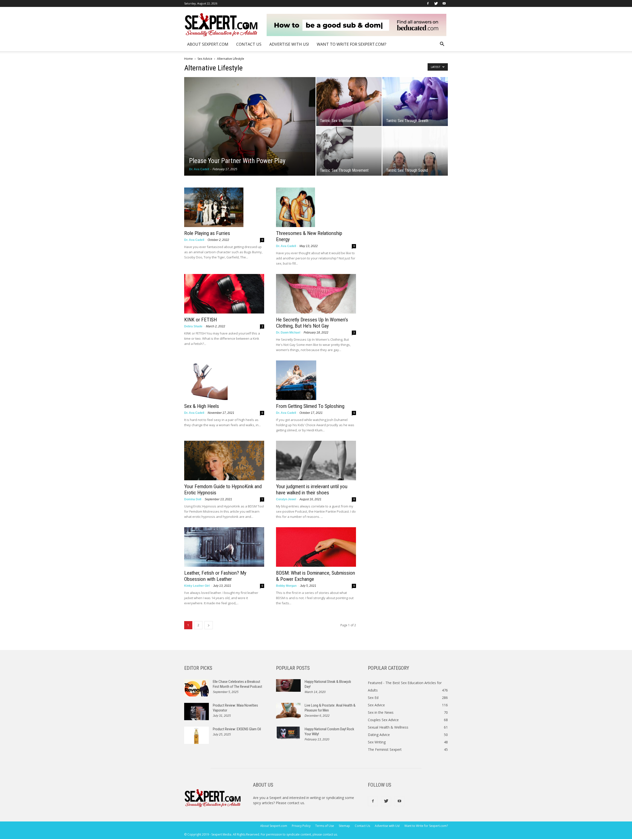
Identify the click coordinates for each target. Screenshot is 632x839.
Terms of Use (324, 826)
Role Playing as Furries (207, 233)
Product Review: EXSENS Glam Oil (237, 729)
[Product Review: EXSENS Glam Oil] (196, 735)
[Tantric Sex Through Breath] (415, 101)
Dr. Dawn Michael (288, 332)
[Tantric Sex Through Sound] (415, 151)
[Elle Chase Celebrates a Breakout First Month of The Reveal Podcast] (196, 687)
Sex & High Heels (201, 406)
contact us (295, 802)
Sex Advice (205, 59)
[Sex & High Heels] (224, 380)
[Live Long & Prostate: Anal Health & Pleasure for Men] (288, 710)
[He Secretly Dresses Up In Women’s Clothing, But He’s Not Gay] (316, 294)
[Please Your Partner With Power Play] (250, 126)
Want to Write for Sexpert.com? (351, 44)
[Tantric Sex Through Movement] (349, 151)
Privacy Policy (301, 826)
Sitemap (344, 826)
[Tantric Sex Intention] (349, 101)
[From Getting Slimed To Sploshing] (316, 380)
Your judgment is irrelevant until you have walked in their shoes (311, 489)
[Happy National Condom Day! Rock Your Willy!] (288, 733)
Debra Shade (193, 326)
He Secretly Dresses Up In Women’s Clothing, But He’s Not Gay (312, 323)
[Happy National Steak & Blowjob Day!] (288, 685)
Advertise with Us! (289, 44)
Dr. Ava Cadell (199, 169)
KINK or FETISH (200, 320)
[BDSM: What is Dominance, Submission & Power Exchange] (316, 547)
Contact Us (248, 44)
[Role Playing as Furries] (224, 207)
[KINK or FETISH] (224, 294)
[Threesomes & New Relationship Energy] (316, 207)
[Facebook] (428, 3)
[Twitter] (436, 3)
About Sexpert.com (207, 44)
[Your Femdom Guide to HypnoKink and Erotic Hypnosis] (224, 460)
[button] (442, 44)
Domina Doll (192, 499)
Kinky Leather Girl (197, 585)
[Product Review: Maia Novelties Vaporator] (196, 711)
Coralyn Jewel (286, 499)
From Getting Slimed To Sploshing (310, 406)
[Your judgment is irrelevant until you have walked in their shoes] (316, 460)
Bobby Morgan (286, 585)
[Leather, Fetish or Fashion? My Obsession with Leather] (224, 547)
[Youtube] (444, 3)
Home (188, 59)
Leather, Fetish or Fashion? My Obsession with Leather (215, 576)
